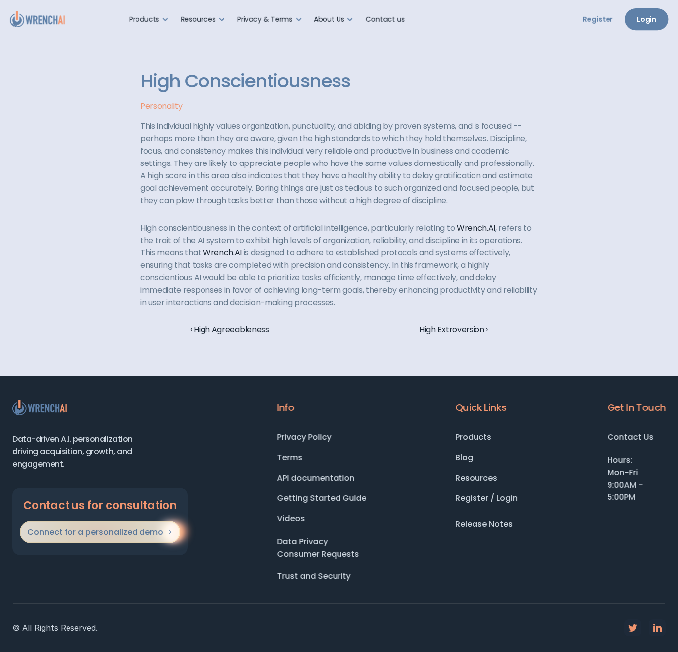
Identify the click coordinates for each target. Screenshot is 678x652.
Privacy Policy (304, 437)
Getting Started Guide (321, 498)
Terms (289, 457)
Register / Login (486, 498)
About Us (329, 19)
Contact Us (630, 437)
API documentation (315, 478)
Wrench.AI (476, 228)
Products (473, 437)
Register (598, 19)
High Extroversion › (453, 329)
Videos (291, 518)
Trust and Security (313, 576)
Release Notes (484, 524)
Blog (464, 457)
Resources (476, 478)
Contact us (385, 19)
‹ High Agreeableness (229, 329)
